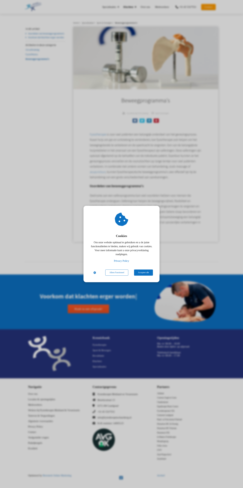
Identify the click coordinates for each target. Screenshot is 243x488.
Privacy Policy (121, 260)
